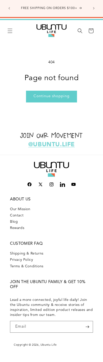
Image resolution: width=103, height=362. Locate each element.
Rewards (17, 228)
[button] (10, 30)
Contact (17, 215)
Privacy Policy (21, 260)
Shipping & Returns (27, 253)
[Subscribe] (87, 327)
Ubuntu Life (48, 345)
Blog (14, 221)
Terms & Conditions (27, 266)
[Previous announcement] (9, 8)
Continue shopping (52, 96)
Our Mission (20, 209)
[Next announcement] (93, 8)
